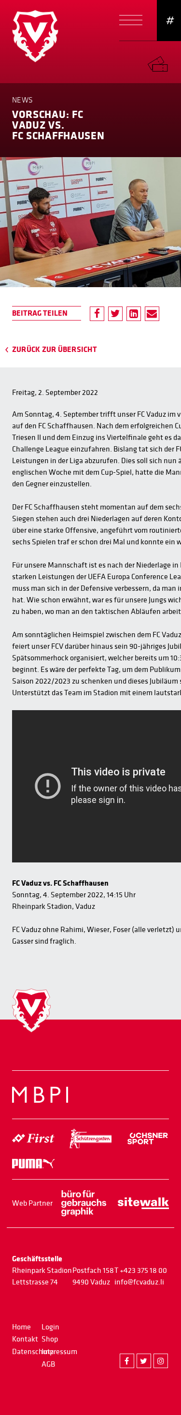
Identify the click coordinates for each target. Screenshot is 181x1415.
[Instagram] (160, 1361)
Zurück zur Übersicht (54, 349)
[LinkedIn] (133, 313)
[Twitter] (115, 313)
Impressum (59, 1351)
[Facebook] (97, 313)
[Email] (152, 313)
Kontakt (25, 1339)
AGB (48, 1364)
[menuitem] (164, 61)
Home (21, 1327)
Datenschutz (33, 1351)
